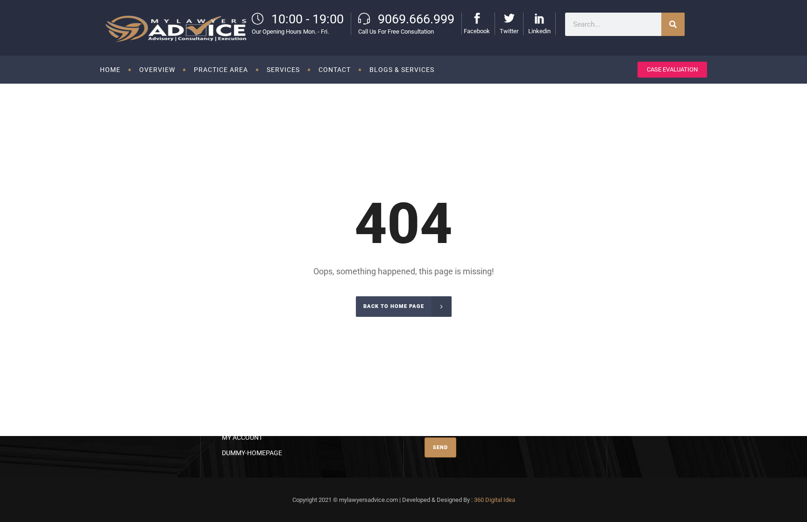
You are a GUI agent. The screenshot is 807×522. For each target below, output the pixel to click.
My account (242, 437)
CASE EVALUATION (672, 69)
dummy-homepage (252, 453)
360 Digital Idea (494, 499)
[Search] (673, 24)
